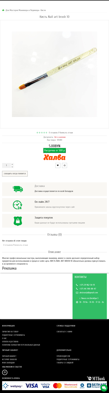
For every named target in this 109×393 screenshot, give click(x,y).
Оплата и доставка (10, 342)
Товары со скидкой (65, 363)
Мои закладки (8, 363)
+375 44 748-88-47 (87, 288)
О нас (4, 338)
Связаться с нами (64, 332)
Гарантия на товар (10, 332)
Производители (63, 356)
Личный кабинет (9, 356)
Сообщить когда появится (15, 174)
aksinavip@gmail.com (88, 292)
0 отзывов (52, 132)
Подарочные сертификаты (13, 335)
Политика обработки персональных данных (21, 345)
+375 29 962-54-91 (87, 285)
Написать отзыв (66, 132)
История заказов (9, 359)
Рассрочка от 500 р (54, 150)
